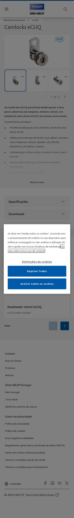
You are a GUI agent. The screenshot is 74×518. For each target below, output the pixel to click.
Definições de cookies (37, 261)
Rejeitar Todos (37, 271)
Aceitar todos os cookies (37, 283)
